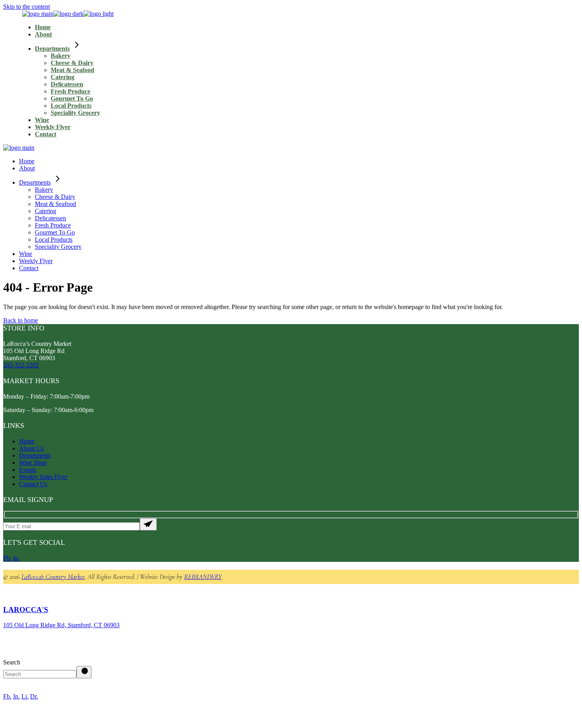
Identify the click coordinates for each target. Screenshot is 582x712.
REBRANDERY (203, 577)
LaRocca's (25, 609)
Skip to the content (26, 6)
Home (26, 441)
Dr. (34, 696)
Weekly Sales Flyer (43, 476)
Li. (25, 696)
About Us (31, 448)
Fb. (7, 558)
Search (11, 662)
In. (16, 558)
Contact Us (33, 484)
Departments (35, 455)
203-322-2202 (21, 365)
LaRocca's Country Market (53, 577)
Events (27, 469)
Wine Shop (33, 462)
